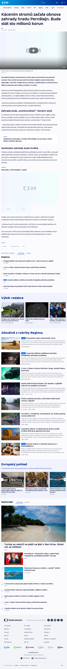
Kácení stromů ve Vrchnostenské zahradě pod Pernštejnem (16, 71)
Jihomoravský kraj (14, 246)
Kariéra (46, 635)
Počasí (26, 635)
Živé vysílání (47, 625)
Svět (35, 7)
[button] (33, 50)
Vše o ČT (26, 642)
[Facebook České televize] (51, 620)
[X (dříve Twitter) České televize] (58, 620)
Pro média (27, 625)
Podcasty (46, 632)
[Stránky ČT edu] (60, 647)
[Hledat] (56, 2)
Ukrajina (16, 7)
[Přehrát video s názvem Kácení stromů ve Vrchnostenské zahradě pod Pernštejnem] (33, 50)
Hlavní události (7, 7)
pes (2, 28)
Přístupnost (34, 665)
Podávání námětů (29, 639)
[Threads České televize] (61, 620)
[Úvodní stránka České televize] (13, 620)
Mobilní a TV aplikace (50, 639)
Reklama (6, 629)
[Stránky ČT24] (6, 647)
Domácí (29, 7)
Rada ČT (6, 635)
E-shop (6, 639)
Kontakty (46, 642)
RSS (62, 665)
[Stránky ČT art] (50, 647)
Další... (47, 7)
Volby (22, 7)
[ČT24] (5, 3)
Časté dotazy (7, 642)
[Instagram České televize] (48, 620)
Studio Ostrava (28, 632)
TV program (7, 625)
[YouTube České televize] (55, 620)
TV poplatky (27, 629)
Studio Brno (47, 629)
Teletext (6, 632)
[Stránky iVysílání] (30, 647)
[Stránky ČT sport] (17, 647)
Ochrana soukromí (24, 665)
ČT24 (23, 246)
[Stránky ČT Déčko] (41, 647)
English (16, 665)
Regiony (40, 7)
